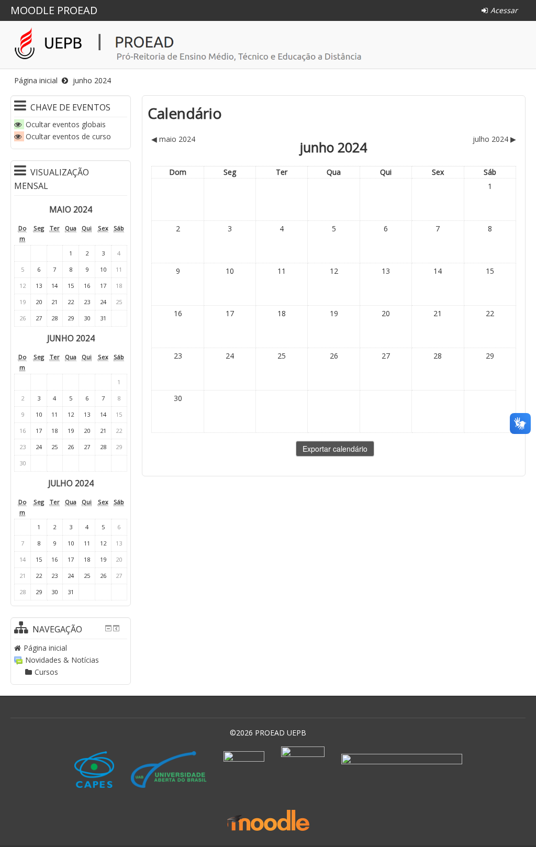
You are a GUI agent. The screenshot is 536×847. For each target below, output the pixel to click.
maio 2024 (70, 209)
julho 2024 (71, 483)
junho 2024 (92, 80)
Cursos (46, 672)
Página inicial (36, 80)
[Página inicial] (270, 45)
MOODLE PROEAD (53, 10)
